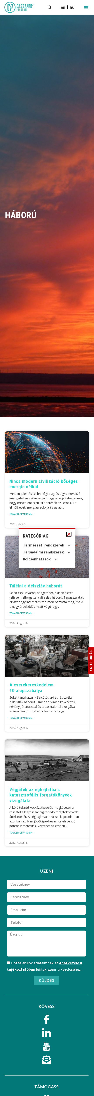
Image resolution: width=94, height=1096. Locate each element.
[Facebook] (46, 1020)
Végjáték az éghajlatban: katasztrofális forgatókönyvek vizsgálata (40, 795)
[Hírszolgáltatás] (46, 1061)
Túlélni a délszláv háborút (35, 586)
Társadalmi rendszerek (43, 552)
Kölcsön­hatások (37, 559)
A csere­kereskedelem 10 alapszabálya (31, 687)
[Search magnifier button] (50, 7)
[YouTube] (46, 1047)
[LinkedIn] (46, 1034)
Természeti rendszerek (43, 545)
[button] (86, 7)
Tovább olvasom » (20, 514)
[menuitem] (72, 7)
